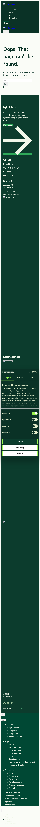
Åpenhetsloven (15, 759)
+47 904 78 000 (9, 192)
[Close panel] (3, 714)
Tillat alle (20, 441)
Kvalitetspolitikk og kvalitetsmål (22, 762)
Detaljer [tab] (20, 378)
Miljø (11, 12)
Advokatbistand (15, 782)
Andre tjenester (15, 737)
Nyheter (8, 802)
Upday (20, 708)
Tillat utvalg (20, 447)
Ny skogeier (14, 773)
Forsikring (13, 779)
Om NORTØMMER (13, 793)
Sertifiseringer (15, 747)
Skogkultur (13, 734)
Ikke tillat (20, 454)
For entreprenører (12, 796)
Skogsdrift (13, 731)
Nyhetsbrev (14, 728)
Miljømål (12, 756)
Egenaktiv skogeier (17, 765)
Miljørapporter (15, 753)
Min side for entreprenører (16, 799)
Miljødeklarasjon (15, 750)
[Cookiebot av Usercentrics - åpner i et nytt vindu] (29, 372)
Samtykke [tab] (7, 378)
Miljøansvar (13, 776)
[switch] (35, 419)
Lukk (3, 720)
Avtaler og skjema (16, 785)
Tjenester (13, 9)
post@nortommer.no (11, 194)
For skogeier (10, 770)
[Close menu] (1, 810)
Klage (11, 15)
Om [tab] (32, 378)
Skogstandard (14, 744)
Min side (12, 788)
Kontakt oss (14, 18)
